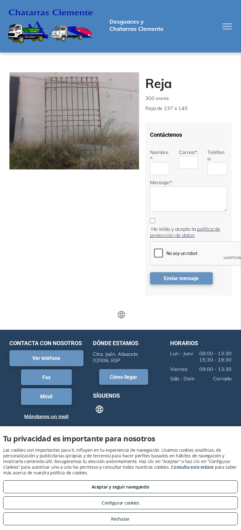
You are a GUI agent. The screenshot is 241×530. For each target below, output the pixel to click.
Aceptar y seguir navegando (120, 487)
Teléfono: (215, 155)
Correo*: (188, 152)
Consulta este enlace (192, 467)
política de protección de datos (185, 232)
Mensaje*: (161, 182)
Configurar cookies (120, 503)
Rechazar (120, 519)
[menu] (227, 26)
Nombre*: (159, 155)
